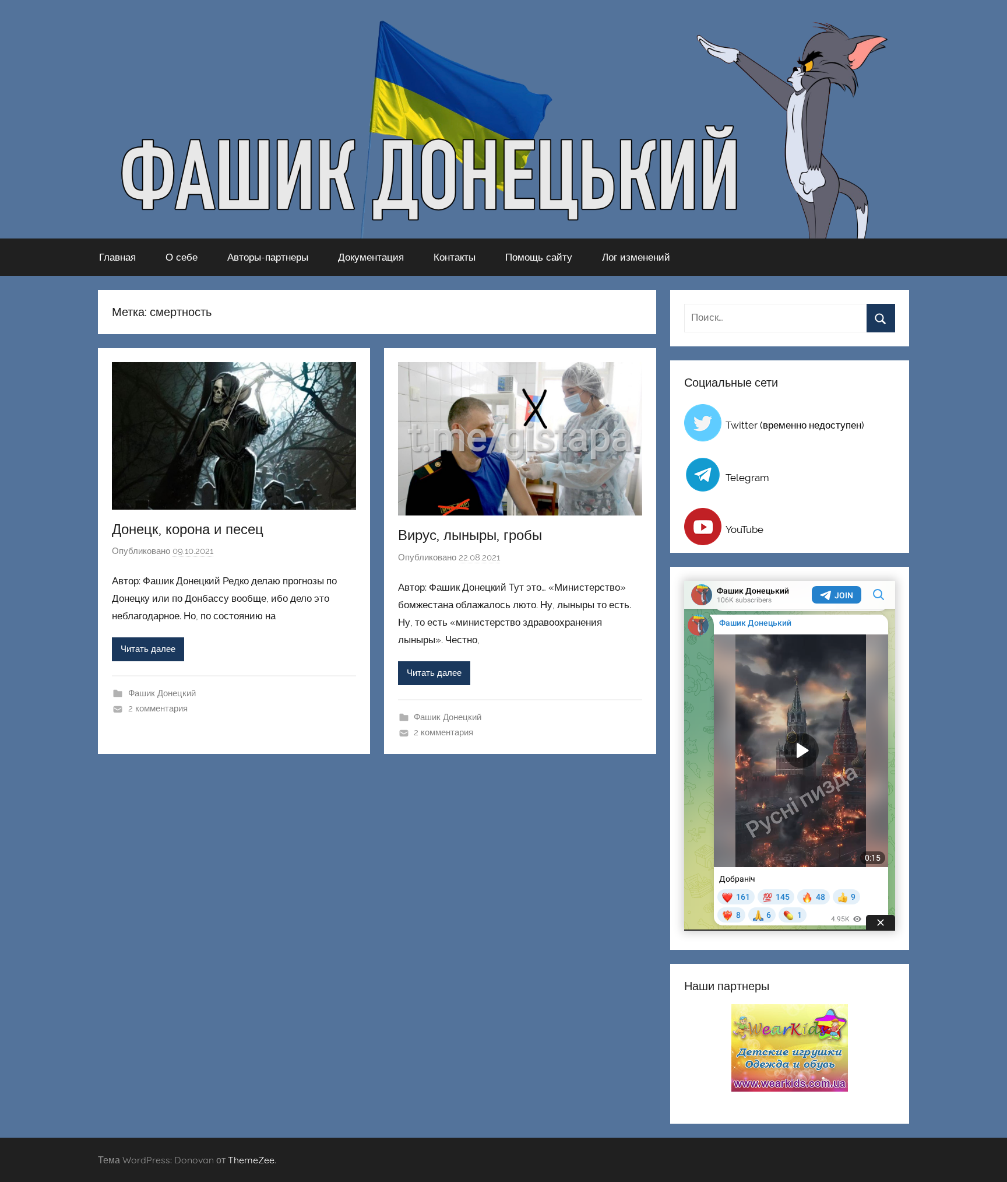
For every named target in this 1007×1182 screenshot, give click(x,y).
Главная (117, 257)
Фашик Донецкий (162, 693)
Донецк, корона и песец (187, 529)
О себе (182, 257)
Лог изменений (636, 257)
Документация (371, 257)
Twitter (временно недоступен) (795, 425)
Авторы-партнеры (267, 257)
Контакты (455, 257)
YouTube (744, 529)
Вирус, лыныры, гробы (470, 534)
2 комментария (158, 708)
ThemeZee (251, 1160)
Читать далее (148, 649)
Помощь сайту (538, 257)
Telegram (747, 477)
